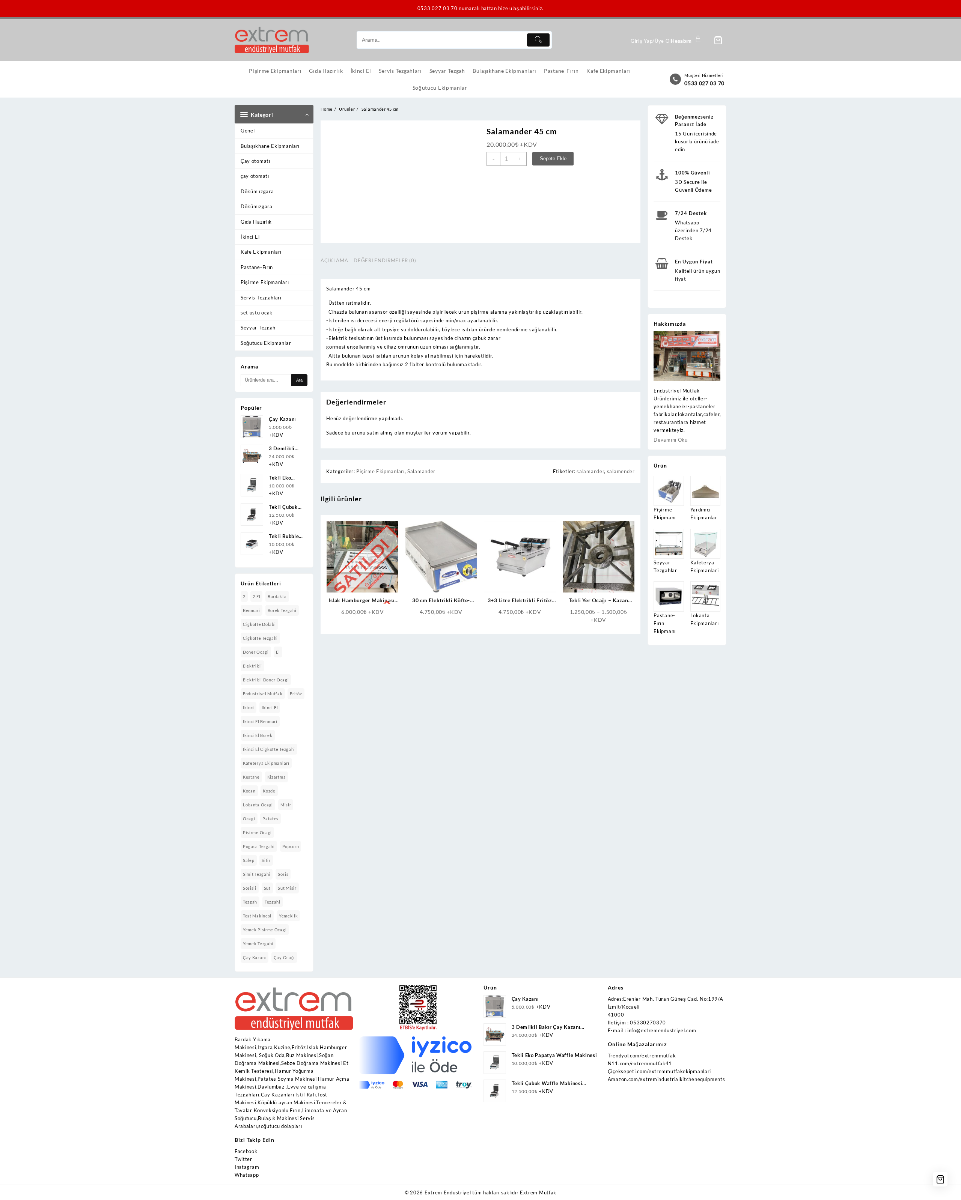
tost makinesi (257, 915)
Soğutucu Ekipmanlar (266, 343)
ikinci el (270, 707)
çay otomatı (255, 176)
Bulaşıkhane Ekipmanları (270, 146)
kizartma (276, 776)
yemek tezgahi (258, 943)
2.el (256, 596)
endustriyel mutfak (263, 693)
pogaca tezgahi (259, 846)
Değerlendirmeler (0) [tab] (385, 260)
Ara (299, 380)
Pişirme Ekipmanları (265, 282)
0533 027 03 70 (704, 83)
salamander (590, 471)
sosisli (249, 888)
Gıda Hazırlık (256, 222)
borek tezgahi (282, 610)
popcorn (290, 846)
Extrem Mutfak (538, 1192)
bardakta (277, 596)
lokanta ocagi (258, 804)
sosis (283, 874)
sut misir (287, 888)
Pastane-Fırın (257, 267)
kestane (251, 776)
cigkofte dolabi (259, 624)
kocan (249, 790)
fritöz (296, 693)
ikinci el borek (258, 735)
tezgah (250, 901)
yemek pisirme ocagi (264, 929)
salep (249, 860)
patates (270, 818)
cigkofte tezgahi (260, 638)
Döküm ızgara (257, 191)
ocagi (249, 818)
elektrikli (252, 665)
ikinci (248, 707)
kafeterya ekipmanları (266, 763)
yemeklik (288, 915)
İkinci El (250, 237)
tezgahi (272, 901)
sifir (266, 860)
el (278, 652)
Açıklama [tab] (334, 260)
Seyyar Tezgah (258, 328)
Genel (248, 131)
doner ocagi (256, 652)
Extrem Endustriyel (448, 1192)
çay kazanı (254, 957)
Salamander (421, 471)
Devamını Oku (670, 440)
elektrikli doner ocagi (266, 679)
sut (267, 888)
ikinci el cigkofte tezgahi (269, 749)
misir (285, 804)
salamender (621, 471)
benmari (251, 610)
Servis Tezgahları (261, 298)
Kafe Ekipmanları (261, 252)
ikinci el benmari (260, 721)
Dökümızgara (257, 206)
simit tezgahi (256, 874)
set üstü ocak (257, 313)
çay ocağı (284, 957)
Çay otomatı (255, 161)
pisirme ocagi (257, 832)
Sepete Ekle (553, 158)
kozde (269, 790)
